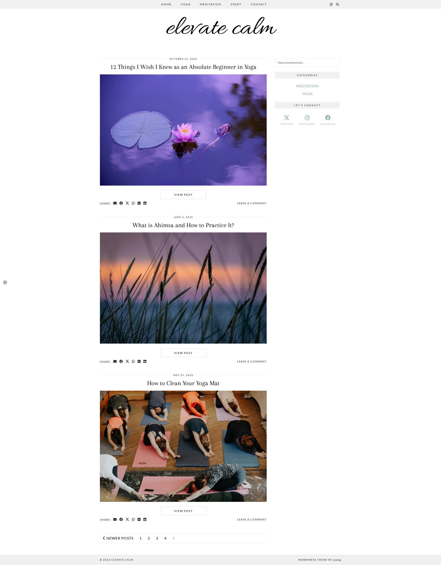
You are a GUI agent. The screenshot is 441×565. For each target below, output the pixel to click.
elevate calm (220, 28)
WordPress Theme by (319, 559)
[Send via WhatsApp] (133, 203)
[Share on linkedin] (145, 203)
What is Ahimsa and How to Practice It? (183, 225)
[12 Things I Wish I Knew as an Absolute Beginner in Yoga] (183, 184)
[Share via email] (115, 203)
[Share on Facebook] (121, 203)
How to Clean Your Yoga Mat (183, 383)
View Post (183, 194)
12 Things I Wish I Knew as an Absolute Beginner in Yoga (183, 66)
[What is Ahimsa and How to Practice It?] (183, 342)
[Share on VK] (139, 203)
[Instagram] (331, 4)
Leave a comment (252, 203)
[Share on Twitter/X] (127, 203)
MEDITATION (210, 4)
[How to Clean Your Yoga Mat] (183, 500)
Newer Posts (119, 538)
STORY (236, 4)
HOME (166, 4)
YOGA (186, 4)
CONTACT (259, 4)
